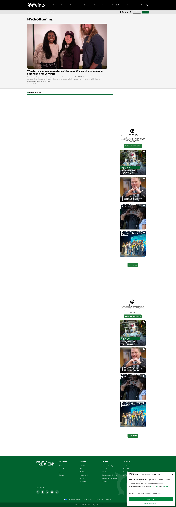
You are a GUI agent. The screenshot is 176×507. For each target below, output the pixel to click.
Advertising (126, 469)
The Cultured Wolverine (109, 475)
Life (95, 5)
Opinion (104, 5)
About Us (29, 12)
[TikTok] (127, 12)
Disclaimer (109, 499)
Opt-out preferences (150, 503)
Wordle (82, 466)
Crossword (83, 481)
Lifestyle (61, 475)
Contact (43, 12)
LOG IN (145, 12)
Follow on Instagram (133, 146)
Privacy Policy (99, 499)
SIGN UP (137, 12)
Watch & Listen (116, 5)
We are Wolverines (108, 469)
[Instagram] (125, 12)
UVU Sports (105, 472)
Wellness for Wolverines (109, 478)
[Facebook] (120, 12)
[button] (172, 474)
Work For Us (51, 12)
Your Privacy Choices (74, 499)
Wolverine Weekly (107, 466)
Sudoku (82, 472)
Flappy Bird (84, 475)
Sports (72, 5)
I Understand (151, 499)
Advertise (36, 12)
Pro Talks (104, 481)
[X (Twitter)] (123, 12)
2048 (81, 469)
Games (129, 5)
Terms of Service (87, 499)
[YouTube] (130, 12)
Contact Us (126, 466)
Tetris (82, 478)
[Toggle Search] (142, 5)
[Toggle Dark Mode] (147, 5)
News (63, 5)
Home (55, 5)
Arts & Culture (84, 5)
